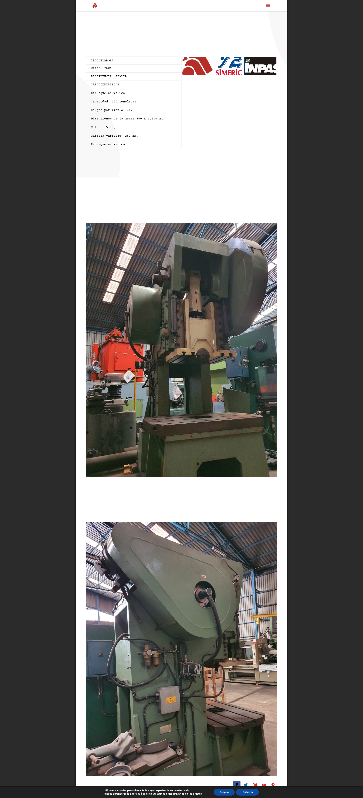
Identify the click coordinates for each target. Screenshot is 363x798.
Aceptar (224, 792)
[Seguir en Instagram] (255, 785)
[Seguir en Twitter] (246, 785)
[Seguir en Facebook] (236, 785)
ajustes (197, 794)
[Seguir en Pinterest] (273, 785)
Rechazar (247, 792)
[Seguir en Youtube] (264, 785)
